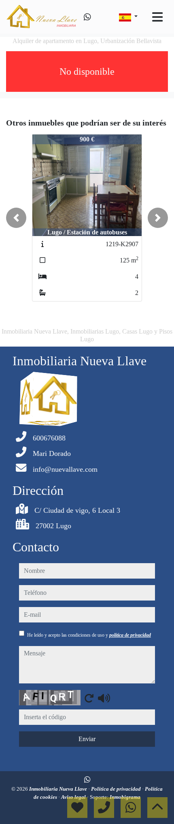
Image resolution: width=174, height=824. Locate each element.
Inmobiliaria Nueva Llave (58, 789)
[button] (16, 218)
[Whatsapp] (87, 17)
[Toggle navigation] (157, 17)
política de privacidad (130, 635)
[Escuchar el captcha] (104, 698)
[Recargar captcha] (89, 698)
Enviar (87, 738)
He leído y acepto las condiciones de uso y (89, 635)
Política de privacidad (116, 789)
